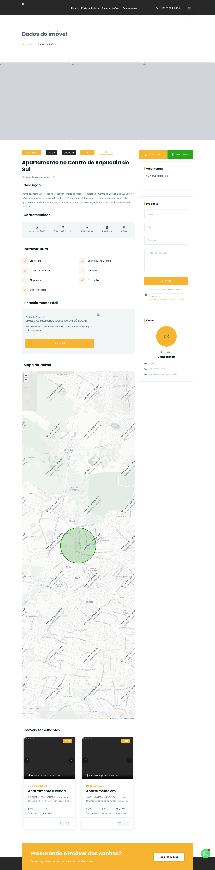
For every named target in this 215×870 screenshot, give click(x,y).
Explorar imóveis (168, 856)
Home (74, 8)
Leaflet (105, 718)
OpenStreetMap (117, 718)
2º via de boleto (90, 8)
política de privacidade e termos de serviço (166, 299)
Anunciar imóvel (111, 8)
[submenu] (189, 8)
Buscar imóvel (130, 8)
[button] (26, 375)
